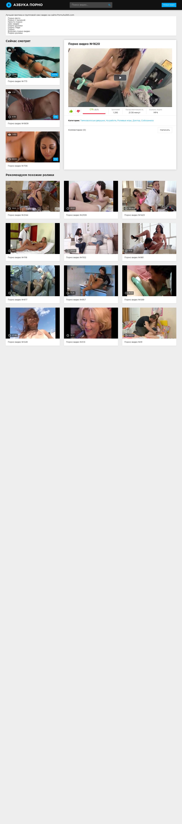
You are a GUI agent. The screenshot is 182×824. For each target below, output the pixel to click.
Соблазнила (147, 121)
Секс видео (13, 24)
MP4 (156, 113)
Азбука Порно (28, 5)
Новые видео (169, 5)
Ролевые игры (124, 121)
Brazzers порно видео (19, 31)
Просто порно (15, 22)
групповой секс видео (36, 15)
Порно (11, 29)
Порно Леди (14, 28)
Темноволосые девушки (92, 121)
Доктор (136, 121)
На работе (111, 121)
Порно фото (14, 18)
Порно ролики (15, 26)
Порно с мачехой (16, 20)
